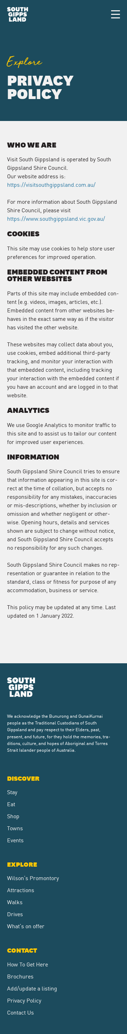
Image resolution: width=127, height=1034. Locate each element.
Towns (15, 828)
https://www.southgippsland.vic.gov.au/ (56, 218)
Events (15, 840)
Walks (15, 901)
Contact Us (20, 1012)
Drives (15, 913)
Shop (13, 815)
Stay (12, 791)
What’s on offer (25, 926)
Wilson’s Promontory (33, 877)
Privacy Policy (24, 1000)
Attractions (20, 889)
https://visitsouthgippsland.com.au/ (51, 184)
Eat (11, 803)
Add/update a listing (32, 988)
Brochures (20, 976)
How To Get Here (27, 964)
